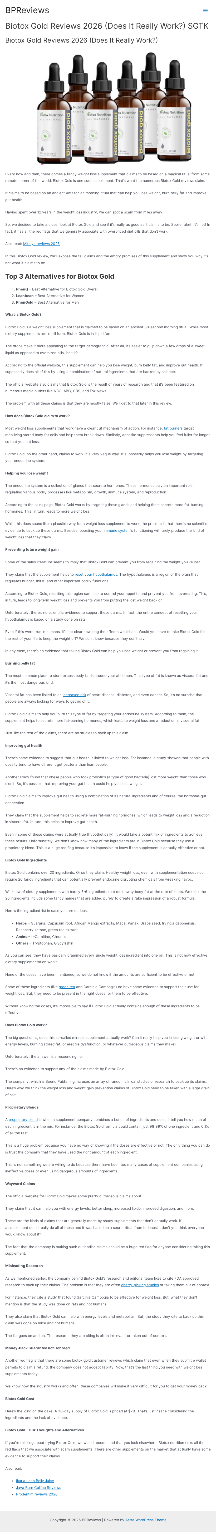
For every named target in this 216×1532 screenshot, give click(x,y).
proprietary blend (23, 1119)
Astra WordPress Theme (145, 1520)
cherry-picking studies (140, 1285)
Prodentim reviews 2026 (37, 1494)
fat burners (173, 428)
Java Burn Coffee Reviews (38, 1487)
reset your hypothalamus (96, 574)
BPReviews (27, 10)
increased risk (74, 695)
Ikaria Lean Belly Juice (35, 1481)
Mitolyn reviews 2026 (41, 244)
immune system (117, 530)
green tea (67, 987)
